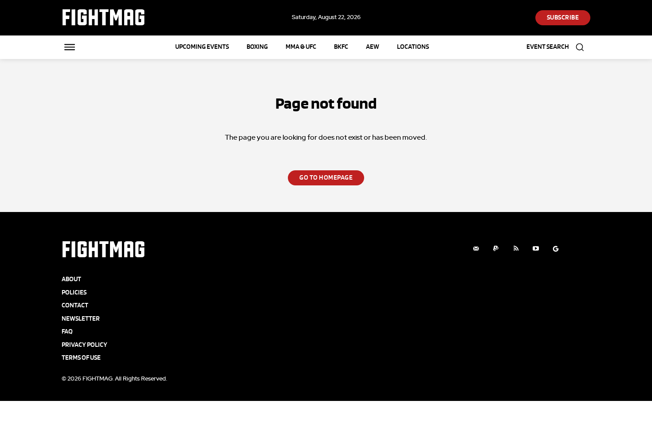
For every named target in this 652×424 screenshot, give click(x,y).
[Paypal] (496, 248)
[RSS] (516, 248)
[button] (558, 47)
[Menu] (69, 47)
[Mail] (476, 248)
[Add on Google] (556, 248)
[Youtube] (536, 248)
